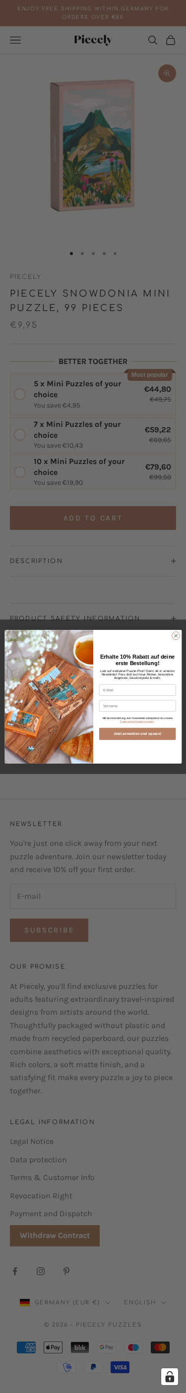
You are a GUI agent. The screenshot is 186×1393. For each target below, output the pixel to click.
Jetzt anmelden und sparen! (137, 733)
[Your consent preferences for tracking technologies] (169, 1376)
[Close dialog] (176, 635)
